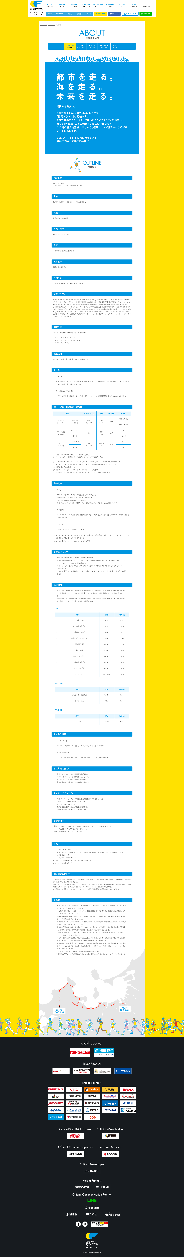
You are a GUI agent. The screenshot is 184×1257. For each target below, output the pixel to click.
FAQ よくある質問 (146, 5)
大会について (51, 25)
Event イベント (122, 5)
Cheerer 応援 (110, 5)
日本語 (50, 13)
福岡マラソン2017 (36, 8)
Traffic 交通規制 (134, 5)
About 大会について (50, 5)
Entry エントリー (74, 5)
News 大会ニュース (62, 5)
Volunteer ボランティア (98, 5)
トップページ (43, 25)
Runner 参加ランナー (86, 5)
